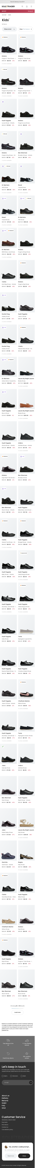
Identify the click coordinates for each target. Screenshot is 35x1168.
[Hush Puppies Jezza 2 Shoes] (26, 302)
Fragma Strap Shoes (24, 252)
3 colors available (6, 192)
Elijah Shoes (5, 961)
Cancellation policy (7, 1129)
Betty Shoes (21, 897)
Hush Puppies (6, 121)
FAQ (3, 1105)
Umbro (20, 443)
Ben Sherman (22, 153)
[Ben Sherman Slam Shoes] (8, 786)
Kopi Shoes (21, 929)
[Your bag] (27, 6)
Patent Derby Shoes (7, 832)
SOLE (4, 1108)
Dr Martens (5, 185)
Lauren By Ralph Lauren (26, 378)
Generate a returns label (8, 1120)
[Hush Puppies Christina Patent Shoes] (26, 657)
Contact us (5, 1127)
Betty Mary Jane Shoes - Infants (25, 510)
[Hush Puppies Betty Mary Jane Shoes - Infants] (26, 496)
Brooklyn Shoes (22, 477)
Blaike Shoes (21, 381)
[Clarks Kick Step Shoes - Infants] (8, 270)
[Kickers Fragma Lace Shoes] (26, 109)
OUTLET (4, 11)
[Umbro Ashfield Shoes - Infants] (26, 431)
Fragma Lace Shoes (24, 123)
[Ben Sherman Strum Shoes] (8, 979)
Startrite (4, 862)
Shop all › (30, 11)
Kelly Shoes (21, 864)
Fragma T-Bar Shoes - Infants (9, 58)
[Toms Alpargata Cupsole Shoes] (26, 625)
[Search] (22, 6)
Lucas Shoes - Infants (8, 123)
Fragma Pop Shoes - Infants (9, 91)
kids (9, 15)
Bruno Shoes (5, 413)
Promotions (5, 1124)
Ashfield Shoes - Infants (25, 445)
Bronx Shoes (21, 993)
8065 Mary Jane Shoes (8, 252)
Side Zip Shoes (6, 768)
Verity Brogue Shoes (23, 574)
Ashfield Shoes (22, 768)
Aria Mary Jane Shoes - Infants (9, 606)
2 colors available (6, 63)
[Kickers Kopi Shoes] (26, 915)
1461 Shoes (5, 187)
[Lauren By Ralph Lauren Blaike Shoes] (26, 367)
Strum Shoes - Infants (8, 510)
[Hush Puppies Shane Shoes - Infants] (8, 431)
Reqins (20, 862)
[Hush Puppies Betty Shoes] (26, 883)
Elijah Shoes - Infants (24, 800)
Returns (5, 1100)
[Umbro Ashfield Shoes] (26, 754)
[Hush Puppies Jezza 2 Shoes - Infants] (8, 689)
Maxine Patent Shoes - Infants (9, 671)
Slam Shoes (5, 800)
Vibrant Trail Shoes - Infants (9, 542)
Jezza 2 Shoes (22, 316)
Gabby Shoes (6, 316)
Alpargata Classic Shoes (25, 735)
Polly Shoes (21, 832)
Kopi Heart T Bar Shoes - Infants (9, 477)
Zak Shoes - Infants (7, 864)
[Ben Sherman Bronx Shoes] (26, 979)
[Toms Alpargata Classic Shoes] (26, 721)
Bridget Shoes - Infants (24, 542)
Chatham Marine (24, 701)
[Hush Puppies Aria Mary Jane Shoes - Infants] (8, 593)
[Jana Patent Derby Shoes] (8, 818)
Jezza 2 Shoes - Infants (8, 703)
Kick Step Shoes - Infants (9, 284)
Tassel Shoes (22, 187)
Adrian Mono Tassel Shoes (9, 381)
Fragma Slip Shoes (23, 284)
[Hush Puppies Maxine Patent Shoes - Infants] (8, 657)
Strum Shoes (5, 993)
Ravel (20, 185)
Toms (20, 636)
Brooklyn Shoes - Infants (25, 155)
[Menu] (31, 6)
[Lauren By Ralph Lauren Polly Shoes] (26, 818)
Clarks (4, 282)
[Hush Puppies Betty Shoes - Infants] (8, 560)
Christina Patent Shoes (24, 671)
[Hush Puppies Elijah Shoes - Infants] (26, 786)
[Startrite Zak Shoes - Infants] (8, 850)
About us (5, 1096)
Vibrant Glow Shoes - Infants (25, 348)
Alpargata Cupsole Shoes (25, 639)
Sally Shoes (5, 639)
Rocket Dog (6, 314)
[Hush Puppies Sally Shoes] (8, 625)
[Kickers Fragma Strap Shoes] (26, 238)
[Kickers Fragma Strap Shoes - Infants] (26, 77)
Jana (3, 765)
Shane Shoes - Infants (8, 445)
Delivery (5, 1098)
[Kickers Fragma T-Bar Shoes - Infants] (26, 947)
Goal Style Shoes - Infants (9, 897)
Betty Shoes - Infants (8, 574)
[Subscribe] (30, 1082)
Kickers (4, 56)
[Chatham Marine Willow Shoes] (8, 915)
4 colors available (23, 870)
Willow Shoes (22, 703)
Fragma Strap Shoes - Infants (25, 91)
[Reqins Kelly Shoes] (26, 850)
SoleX (4, 1103)
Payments (4, 1122)
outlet (4, 15)
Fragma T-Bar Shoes (24, 58)
